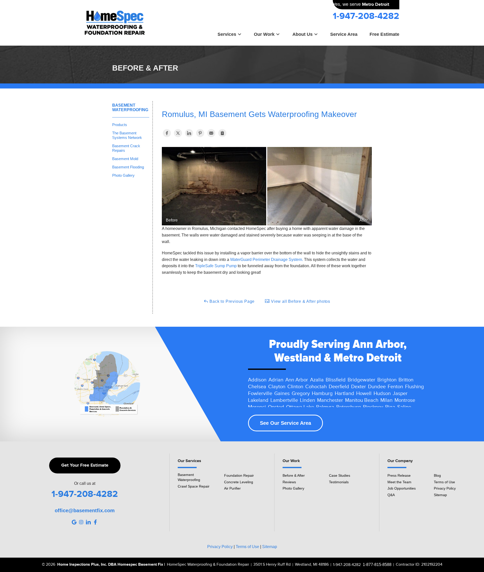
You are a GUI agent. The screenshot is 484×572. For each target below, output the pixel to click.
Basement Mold (125, 159)
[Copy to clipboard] (222, 133)
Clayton (276, 387)
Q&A (391, 495)
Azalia (317, 380)
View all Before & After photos (300, 301)
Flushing (414, 387)
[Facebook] (95, 522)
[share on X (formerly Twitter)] (178, 133)
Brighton (387, 380)
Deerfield (339, 387)
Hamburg (322, 393)
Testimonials (339, 482)
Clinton (295, 387)
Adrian (275, 380)
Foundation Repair (239, 475)
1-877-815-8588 (377, 564)
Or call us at (84, 483)
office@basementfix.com (85, 510)
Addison (257, 380)
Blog (437, 475)
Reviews (289, 482)
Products (119, 125)
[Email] (211, 133)
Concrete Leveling (238, 482)
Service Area (343, 34)
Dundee (377, 387)
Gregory (301, 393)
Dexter (358, 387)
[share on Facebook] (167, 133)
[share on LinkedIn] (189, 133)
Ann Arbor (296, 380)
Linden (307, 400)
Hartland (344, 393)
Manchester (330, 400)
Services (227, 34)
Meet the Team (399, 482)
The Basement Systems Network (127, 135)
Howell (364, 393)
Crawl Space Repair (193, 486)
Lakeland (258, 400)
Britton (406, 380)
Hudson (382, 393)
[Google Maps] (74, 522)
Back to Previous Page (231, 301)
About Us (302, 34)
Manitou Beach (361, 400)
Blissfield (336, 380)
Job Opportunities (401, 488)
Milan (386, 400)
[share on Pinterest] (200, 133)
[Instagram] (81, 522)
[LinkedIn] (88, 522)
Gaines (282, 393)
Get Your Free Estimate (84, 465)
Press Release (399, 475)
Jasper (400, 393)
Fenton (395, 387)
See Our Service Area (285, 423)
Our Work (264, 34)
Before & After (294, 475)
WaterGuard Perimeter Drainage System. (266, 259)
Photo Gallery (123, 175)
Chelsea (257, 387)
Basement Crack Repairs (126, 148)
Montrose (405, 400)
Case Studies (339, 475)
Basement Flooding (128, 167)
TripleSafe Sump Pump (216, 266)
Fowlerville (260, 393)
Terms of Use (444, 482)
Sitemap (440, 495)
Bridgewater (361, 380)
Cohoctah (316, 387)
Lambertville (284, 400)
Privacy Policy (445, 488)
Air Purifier (232, 488)
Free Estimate (384, 34)
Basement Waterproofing (130, 107)
